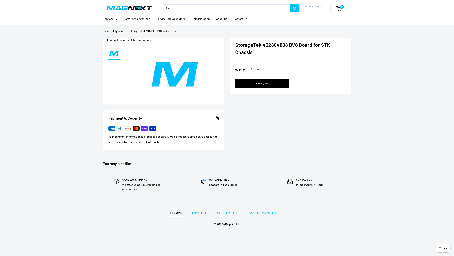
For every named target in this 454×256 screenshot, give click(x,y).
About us (221, 18)
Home (106, 31)
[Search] (294, 8)
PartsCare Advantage (137, 18)
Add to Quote (262, 83)
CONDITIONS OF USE (262, 213)
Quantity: (241, 69)
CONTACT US (227, 213)
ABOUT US (200, 213)
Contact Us (240, 18)
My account (314, 10)
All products (119, 31)
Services (108, 18)
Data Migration (201, 18)
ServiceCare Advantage (171, 18)
